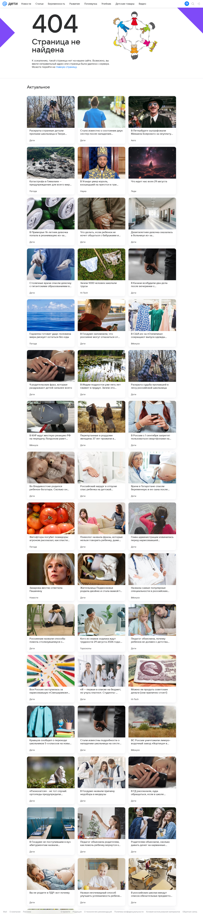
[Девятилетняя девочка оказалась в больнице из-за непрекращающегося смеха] (152, 221)
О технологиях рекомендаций (98, 912)
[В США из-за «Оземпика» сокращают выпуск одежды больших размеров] (152, 323)
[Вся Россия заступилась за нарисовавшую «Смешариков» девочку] (51, 679)
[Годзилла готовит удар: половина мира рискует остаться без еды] (51, 323)
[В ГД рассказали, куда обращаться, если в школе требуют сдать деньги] (152, 780)
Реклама (27, 912)
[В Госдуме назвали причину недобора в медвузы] (101, 780)
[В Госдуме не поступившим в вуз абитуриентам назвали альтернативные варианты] (51, 831)
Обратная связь (190, 912)
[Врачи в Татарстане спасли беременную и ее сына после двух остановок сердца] (152, 475)
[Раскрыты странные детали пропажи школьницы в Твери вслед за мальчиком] (51, 120)
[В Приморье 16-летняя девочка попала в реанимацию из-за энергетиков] (51, 221)
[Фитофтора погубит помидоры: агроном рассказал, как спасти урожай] (51, 526)
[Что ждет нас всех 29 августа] (152, 170)
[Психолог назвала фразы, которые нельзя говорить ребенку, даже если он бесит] (101, 526)
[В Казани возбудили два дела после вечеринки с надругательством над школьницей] (152, 272)
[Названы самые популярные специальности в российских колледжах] (152, 577)
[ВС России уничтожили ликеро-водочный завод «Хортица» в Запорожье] (152, 729)
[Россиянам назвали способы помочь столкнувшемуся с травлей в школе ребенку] (51, 628)
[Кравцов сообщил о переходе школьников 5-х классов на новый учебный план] (51, 729)
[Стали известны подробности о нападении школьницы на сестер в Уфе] (101, 729)
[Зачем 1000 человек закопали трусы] (101, 272)
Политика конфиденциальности (129, 912)
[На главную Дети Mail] (12, 4)
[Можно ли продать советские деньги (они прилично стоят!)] (152, 679)
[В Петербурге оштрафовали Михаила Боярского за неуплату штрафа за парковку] (152, 120)
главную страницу (66, 66)
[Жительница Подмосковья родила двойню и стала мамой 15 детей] (101, 577)
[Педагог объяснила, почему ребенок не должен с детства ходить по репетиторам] (152, 628)
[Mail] (5, 4)
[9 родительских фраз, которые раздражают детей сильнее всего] (51, 374)
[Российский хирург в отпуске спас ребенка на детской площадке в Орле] (101, 475)
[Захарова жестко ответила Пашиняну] (51, 577)
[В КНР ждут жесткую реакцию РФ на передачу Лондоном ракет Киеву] (51, 425)
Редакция (77, 912)
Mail (5, 912)
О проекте (65, 912)
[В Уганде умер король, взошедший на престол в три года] (101, 170)
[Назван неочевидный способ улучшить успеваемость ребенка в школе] (101, 882)
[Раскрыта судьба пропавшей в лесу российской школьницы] (152, 374)
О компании (15, 912)
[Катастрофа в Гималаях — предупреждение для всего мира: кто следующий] (51, 170)
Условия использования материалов (163, 912)
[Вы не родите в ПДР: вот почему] (51, 882)
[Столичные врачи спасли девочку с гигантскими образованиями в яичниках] (51, 272)
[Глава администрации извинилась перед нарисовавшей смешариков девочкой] (152, 526)
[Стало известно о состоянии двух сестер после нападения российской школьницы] (101, 120)
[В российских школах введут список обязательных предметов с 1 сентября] (152, 882)
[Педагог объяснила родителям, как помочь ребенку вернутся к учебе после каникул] (101, 831)
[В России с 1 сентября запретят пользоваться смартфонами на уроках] (152, 425)
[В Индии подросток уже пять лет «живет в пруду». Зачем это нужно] (101, 374)
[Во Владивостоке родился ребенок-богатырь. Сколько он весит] (51, 475)
